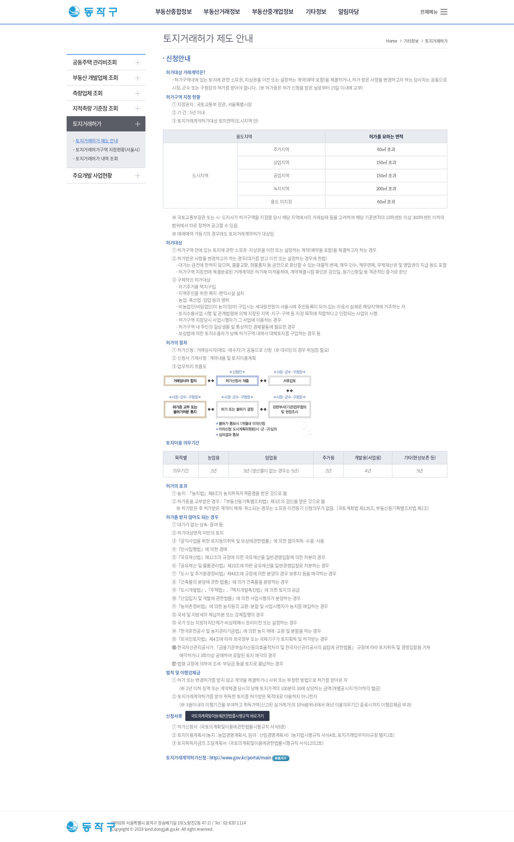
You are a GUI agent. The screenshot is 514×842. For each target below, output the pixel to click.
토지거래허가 (87, 124)
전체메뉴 (429, 11)
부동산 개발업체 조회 (95, 77)
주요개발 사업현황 (92, 175)
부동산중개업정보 (273, 11)
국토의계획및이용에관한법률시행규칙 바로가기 (227, 716)
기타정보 (315, 11)
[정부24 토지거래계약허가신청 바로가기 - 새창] (280, 758)
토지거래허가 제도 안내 (97, 140)
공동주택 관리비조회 (95, 62)
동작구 (93, 11)
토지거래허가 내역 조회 (97, 158)
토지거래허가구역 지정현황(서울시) (108, 149)
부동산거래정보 (221, 11)
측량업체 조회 (87, 93)
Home (391, 41)
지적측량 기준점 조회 (95, 108)
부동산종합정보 (173, 11)
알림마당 (348, 11)
